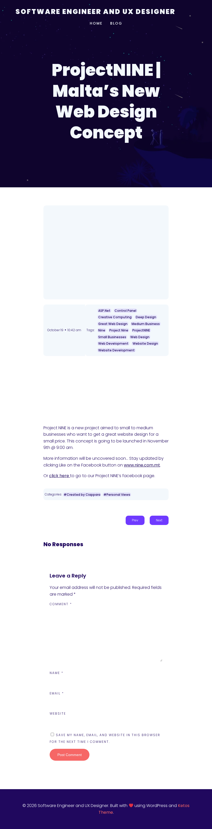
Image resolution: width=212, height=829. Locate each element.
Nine (101, 330)
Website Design (145, 343)
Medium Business (146, 324)
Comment (61, 604)
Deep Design (146, 317)
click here (59, 476)
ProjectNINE (141, 330)
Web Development (113, 343)
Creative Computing (115, 317)
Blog (116, 23)
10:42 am (74, 330)
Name (56, 673)
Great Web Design (112, 324)
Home (96, 23)
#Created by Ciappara (82, 494)
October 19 (55, 330)
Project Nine (118, 330)
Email (57, 693)
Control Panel (125, 310)
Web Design (139, 337)
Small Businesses (112, 337)
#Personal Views (116, 494)
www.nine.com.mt (142, 465)
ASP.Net (104, 310)
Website (58, 713)
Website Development (116, 350)
